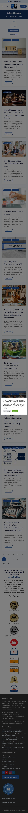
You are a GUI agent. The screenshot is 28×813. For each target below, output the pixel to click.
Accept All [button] (15, 411)
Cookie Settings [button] (7, 411)
